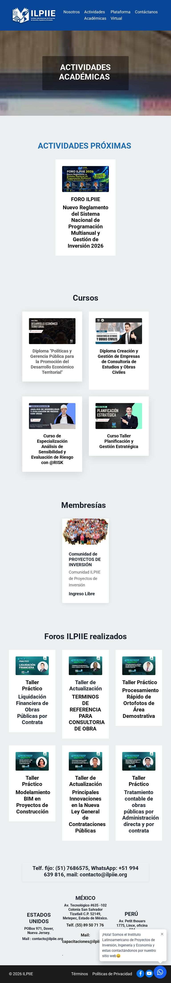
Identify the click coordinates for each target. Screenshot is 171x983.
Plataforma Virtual (120, 15)
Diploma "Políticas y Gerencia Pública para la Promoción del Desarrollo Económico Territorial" (52, 361)
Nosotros (71, 12)
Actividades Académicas (95, 15)
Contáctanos (146, 12)
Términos (79, 973)
